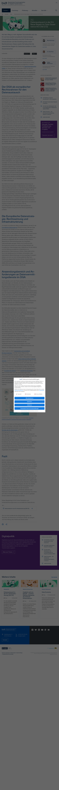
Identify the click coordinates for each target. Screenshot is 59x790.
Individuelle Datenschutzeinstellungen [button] (29, 408)
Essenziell (19, 394)
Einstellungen (41, 390)
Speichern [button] (29, 401)
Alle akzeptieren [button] (29, 398)
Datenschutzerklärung (19, 390)
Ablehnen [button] (29, 405)
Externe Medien (39, 394)
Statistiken (29, 394)
